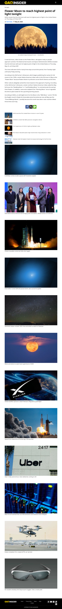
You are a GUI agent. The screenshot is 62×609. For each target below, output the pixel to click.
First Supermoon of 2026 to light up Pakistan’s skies (26, 126)
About (35, 601)
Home (22, 601)
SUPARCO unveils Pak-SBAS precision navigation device (27, 119)
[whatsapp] (34, 107)
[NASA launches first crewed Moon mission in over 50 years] (8, 117)
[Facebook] (48, 602)
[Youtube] (51, 602)
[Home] (15, 2)
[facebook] (27, 107)
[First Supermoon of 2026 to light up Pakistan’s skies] (8, 130)
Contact (32, 603)
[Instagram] (53, 602)
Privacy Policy (29, 601)
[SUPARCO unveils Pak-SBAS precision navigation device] (8, 124)
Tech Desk (9, 22)
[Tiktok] (56, 602)
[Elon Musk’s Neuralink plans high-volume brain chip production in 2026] (8, 137)
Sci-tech (7, 7)
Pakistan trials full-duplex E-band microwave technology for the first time (32, 139)
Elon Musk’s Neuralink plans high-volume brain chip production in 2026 (32, 132)
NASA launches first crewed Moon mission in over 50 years (28, 113)
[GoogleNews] (56, 604)
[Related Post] (31, 174)
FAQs (40, 601)
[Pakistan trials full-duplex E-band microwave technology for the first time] (8, 143)
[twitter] (31, 107)
